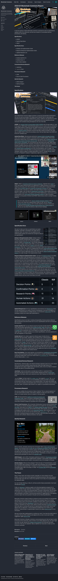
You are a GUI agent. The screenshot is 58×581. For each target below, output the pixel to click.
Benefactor (30, 503)
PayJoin (23, 484)
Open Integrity (37, 2)
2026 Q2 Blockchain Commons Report (20, 555)
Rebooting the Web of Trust (44, 448)
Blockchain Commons (6, 2)
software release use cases (40, 407)
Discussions (9, 576)
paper (52, 183)
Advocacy (30, 2)
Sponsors (2, 29)
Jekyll (16, 578)
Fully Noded (53, 348)
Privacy (55, 146)
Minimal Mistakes (20, 578)
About (2, 30)
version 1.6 (18, 330)
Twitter (16, 576)
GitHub (3, 576)
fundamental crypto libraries (50, 352)
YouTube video (42, 467)
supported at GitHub (38, 410)
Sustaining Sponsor (51, 504)
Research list (50, 308)
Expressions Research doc (45, 264)
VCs (36, 448)
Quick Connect (18, 339)
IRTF (50, 151)
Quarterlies (23, 529)
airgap (32, 245)
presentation (53, 467)
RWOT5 (30, 407)
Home (2, 25)
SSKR (43, 327)
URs (48, 327)
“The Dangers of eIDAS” (51, 457)
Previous (25, 545)
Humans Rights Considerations (24, 148)
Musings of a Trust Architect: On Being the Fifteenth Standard (41, 556)
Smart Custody (46, 2)
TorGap (24, 342)
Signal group (51, 372)
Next (46, 545)
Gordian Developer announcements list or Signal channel (39, 205)
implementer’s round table (37, 191)
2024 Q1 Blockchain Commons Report (29, 6)
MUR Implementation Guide (50, 248)
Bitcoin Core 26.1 (28, 345)
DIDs (31, 448)
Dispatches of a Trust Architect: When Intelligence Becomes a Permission (29, 557)
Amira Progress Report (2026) (50, 555)
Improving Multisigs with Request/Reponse (25, 270)
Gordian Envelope (22, 130)
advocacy (22, 487)
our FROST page (24, 188)
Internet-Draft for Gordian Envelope (46, 136)
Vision (2, 26)
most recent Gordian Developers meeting (34, 194)
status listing (48, 311)
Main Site (16, 2)
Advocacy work (37, 454)
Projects (2, 27)
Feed (21, 576)
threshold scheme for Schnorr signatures (32, 183)
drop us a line (48, 509)
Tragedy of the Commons (36, 522)
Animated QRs (27, 242)
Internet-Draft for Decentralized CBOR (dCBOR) (32, 124)
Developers (23, 2)
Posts (2, 28)
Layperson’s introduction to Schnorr (38, 188)
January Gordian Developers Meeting (40, 200)
